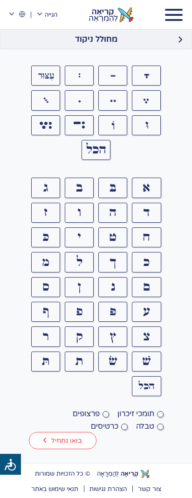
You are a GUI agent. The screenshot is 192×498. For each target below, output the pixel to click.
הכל (96, 149)
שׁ (146, 361)
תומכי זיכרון (135, 413)
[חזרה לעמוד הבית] (180, 39)
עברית (17, 14)
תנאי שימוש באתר (54, 488)
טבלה (145, 426)
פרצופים (86, 413)
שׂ (113, 361)
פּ (113, 311)
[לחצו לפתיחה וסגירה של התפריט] (174, 15)
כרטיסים (104, 426)
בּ (113, 187)
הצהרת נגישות (108, 488)
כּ (45, 237)
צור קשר (149, 488)
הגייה (51, 14)
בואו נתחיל (66, 440)
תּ (45, 361)
